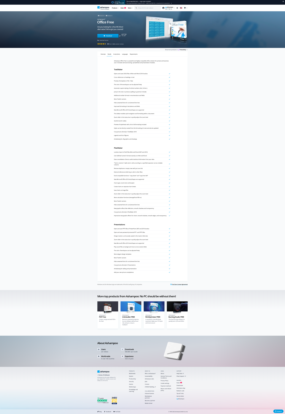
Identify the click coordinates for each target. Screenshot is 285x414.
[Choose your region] (181, 8)
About (162, 373)
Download (109, 36)
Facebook (108, 411)
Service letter (180, 396)
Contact (147, 384)
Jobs (146, 381)
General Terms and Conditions (166, 377)
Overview (103, 54)
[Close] (283, 1)
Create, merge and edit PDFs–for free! (107, 320)
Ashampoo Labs (149, 379)
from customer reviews (115, 44)
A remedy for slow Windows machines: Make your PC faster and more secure (154, 321)
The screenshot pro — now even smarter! (138, 1)
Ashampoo (180, 399)
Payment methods (166, 386)
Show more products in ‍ (175, 49)
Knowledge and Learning (133, 390)
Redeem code (180, 391)
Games (131, 384)
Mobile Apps (132, 387)
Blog (100, 411)
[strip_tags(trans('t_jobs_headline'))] (114, 400)
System (131, 376)
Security (131, 381)
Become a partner (150, 400)
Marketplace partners (148, 397)
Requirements (133, 54)
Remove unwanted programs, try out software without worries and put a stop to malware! (130, 322)
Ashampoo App (181, 388)
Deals (123, 8)
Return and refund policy (166, 389)
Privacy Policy (164, 380)
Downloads (180, 385)
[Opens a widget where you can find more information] (278, 411)
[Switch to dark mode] (177, 8)
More (129, 8)
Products (114, 8)
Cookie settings (165, 383)
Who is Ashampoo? (150, 373)
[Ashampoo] (103, 371)
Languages (125, 54)
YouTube (117, 411)
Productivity (132, 379)
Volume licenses (149, 393)
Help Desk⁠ (179, 373)
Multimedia (132, 373)
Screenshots (116, 54)
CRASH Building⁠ (149, 387)
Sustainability (148, 376)
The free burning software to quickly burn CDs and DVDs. (177, 320)
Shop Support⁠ (180, 376)
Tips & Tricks (180, 393)
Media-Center (148, 403)
